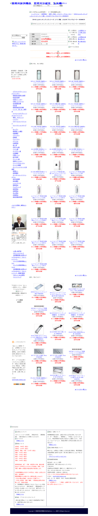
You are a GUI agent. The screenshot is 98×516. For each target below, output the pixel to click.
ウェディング (17, 187)
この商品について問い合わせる (82, 32)
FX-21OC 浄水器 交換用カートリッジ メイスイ (58, 127)
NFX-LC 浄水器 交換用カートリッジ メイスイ (39, 82)
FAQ (71, 9)
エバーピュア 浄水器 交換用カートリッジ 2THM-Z (39, 219)
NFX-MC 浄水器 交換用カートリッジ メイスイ (77, 82)
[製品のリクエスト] (19, 83)
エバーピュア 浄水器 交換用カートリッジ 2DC (77, 172)
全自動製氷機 (17, 103)
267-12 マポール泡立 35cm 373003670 (58, 356)
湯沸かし (15, 171)
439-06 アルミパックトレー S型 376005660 (39, 292)
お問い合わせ (63, 9)
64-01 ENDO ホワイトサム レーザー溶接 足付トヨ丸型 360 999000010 (39, 337)
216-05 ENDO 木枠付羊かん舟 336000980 (77, 333)
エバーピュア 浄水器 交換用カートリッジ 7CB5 (77, 242)
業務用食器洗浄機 (18, 107)
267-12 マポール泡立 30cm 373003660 (39, 356)
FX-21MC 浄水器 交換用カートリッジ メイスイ (39, 127)
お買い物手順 (50, 3)
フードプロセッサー (19, 163)
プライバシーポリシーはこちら (57, 456)
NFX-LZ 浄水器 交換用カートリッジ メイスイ (58, 82)
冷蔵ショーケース (18, 101)
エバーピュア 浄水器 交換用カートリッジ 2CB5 (39, 196)
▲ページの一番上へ (81, 60)
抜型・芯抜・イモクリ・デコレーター (60, 14)
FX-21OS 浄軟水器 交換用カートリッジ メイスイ (76, 127)
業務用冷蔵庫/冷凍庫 (19, 95)
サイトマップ (17, 277)
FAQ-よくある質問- (19, 275)
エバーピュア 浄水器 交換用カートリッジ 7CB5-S (39, 264)
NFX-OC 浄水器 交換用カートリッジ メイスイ (39, 104)
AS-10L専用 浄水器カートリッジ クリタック (77, 150)
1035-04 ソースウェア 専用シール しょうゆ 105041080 (39, 309)
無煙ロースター (17, 161)
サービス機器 (17, 165)
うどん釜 (15, 149)
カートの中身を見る (81, 9)
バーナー (15, 119)
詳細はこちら (20, 440)
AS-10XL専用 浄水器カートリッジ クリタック (39, 172)
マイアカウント (44, 9)
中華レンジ (16, 155)
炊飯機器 (15, 133)
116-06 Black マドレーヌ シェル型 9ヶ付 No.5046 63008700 (77, 377)
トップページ (35, 14)
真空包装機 (16, 179)
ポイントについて (39, 3)
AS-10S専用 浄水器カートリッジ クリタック (57, 150)
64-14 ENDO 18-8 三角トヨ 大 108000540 (58, 332)
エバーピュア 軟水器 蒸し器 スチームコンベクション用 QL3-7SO (58, 173)
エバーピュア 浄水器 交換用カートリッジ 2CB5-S (58, 196)
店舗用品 (15, 195)
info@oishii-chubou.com (19, 379)
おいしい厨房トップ (14, 9)
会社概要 (22, 9)
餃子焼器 (15, 157)
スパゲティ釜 (17, 151)
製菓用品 (15, 185)
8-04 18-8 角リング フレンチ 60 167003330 (58, 376)
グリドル (15, 141)
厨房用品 (15, 189)
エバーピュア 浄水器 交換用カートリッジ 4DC (58, 219)
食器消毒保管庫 (17, 197)
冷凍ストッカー (17, 99)
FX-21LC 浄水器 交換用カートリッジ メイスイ (76, 104)
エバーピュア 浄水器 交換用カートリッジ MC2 (58, 242)
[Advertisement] (19, 396)
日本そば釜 (16, 147)
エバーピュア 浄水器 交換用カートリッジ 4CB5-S (39, 242)
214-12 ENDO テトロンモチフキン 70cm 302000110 (77, 289)
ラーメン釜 (16, 159)
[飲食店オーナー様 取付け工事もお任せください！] (19, 59)
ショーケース (17, 183)
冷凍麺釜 (15, 153)
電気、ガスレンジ (18, 117)
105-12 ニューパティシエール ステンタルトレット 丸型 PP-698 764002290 (58, 294)
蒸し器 (15, 145)
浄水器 (15, 105)
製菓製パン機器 (17, 131)
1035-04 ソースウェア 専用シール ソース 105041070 (77, 352)
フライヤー (16, 135)
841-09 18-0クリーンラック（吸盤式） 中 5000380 (77, 313)
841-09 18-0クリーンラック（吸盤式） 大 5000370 (58, 313)
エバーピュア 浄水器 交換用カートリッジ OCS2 (77, 196)
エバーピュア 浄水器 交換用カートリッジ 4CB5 (77, 219)
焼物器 (15, 137)
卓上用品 (15, 193)
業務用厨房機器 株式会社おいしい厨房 (47, 511)
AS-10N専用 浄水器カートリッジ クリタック (39, 150)
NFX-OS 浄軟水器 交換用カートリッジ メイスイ (58, 104)
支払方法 (29, 9)
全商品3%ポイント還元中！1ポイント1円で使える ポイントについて (19, 24)
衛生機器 (15, 181)
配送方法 (36, 9)
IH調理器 (15, 143)
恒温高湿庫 (16, 97)
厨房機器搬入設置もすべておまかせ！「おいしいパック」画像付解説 (19, 271)
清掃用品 (15, 191)
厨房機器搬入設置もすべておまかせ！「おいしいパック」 (19, 257)
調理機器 (15, 173)
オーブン (15, 129)
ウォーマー (16, 139)
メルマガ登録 (54, 9)
